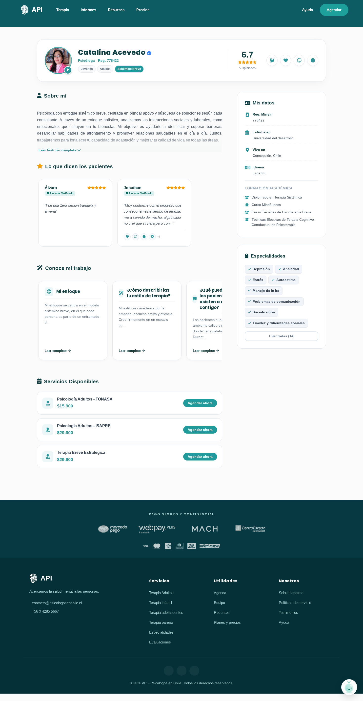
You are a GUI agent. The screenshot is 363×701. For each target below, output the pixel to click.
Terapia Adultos (161, 593)
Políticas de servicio (295, 603)
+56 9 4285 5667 (45, 611)
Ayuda (307, 10)
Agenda (220, 593)
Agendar (334, 10)
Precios (142, 10)
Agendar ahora (200, 403)
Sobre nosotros (291, 593)
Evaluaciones (160, 642)
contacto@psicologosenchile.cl (57, 603)
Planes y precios (227, 622)
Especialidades (161, 632)
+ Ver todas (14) (281, 336)
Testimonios (288, 612)
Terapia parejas (161, 622)
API (37, 10)
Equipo (219, 603)
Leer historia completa (57, 150)
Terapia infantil (160, 603)
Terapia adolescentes (166, 612)
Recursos (222, 612)
